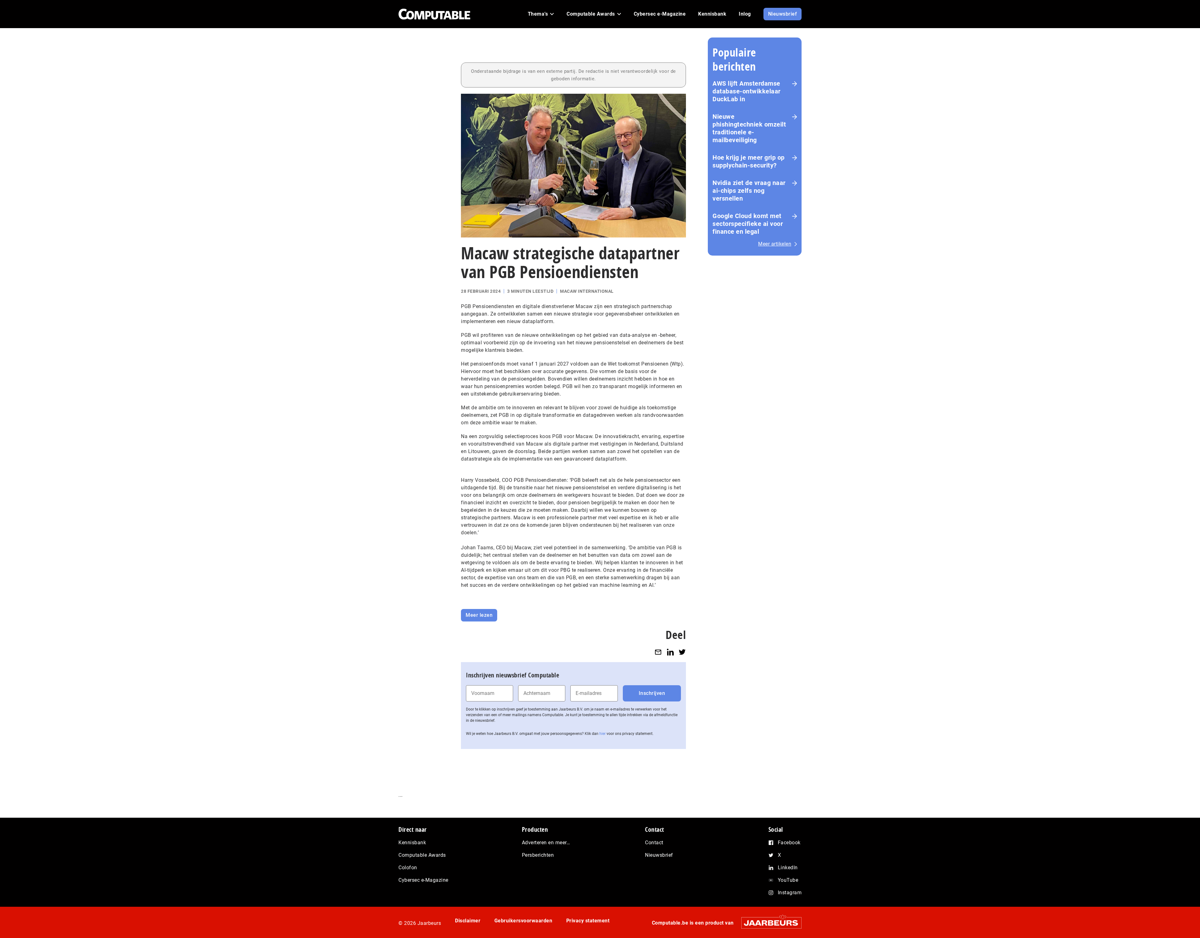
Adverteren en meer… (546, 843)
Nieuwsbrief (659, 855)
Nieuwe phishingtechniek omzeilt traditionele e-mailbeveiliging (749, 128)
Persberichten (538, 855)
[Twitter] (682, 652)
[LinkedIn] (670, 652)
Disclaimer (467, 921)
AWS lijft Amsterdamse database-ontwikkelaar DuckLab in (746, 91)
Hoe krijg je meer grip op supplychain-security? (748, 161)
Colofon (407, 868)
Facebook (789, 843)
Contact (654, 843)
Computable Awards (422, 855)
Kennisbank (412, 843)
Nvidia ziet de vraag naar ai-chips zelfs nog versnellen (749, 190)
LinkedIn (788, 868)
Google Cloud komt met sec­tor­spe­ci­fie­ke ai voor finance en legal (747, 223)
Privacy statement (588, 921)
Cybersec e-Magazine (423, 880)
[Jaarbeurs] (768, 923)
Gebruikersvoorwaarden (523, 921)
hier (602, 733)
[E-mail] (658, 652)
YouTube (788, 880)
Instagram (790, 893)
